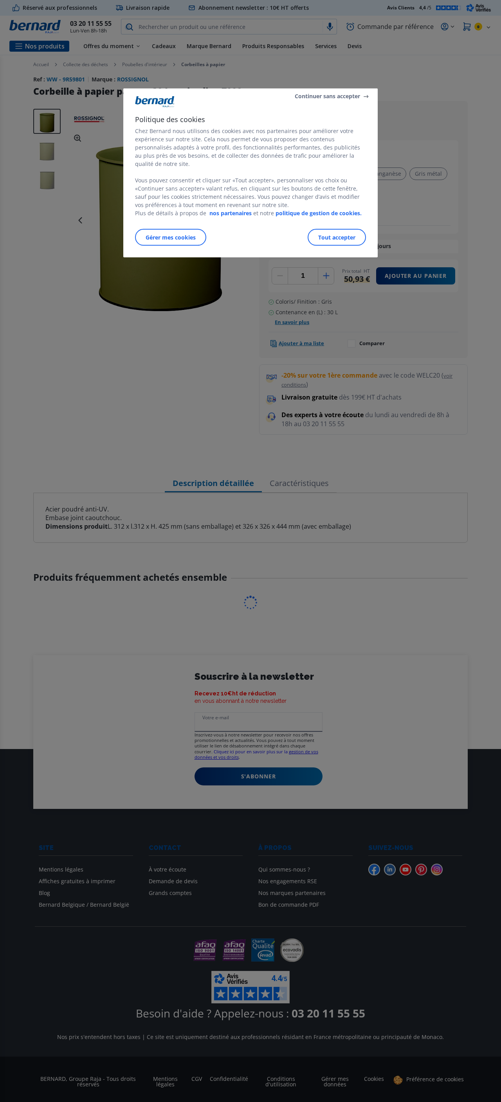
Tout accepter (336, 237)
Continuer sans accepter (327, 96)
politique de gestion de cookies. (319, 212)
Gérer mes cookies (171, 237)
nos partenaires (230, 212)
